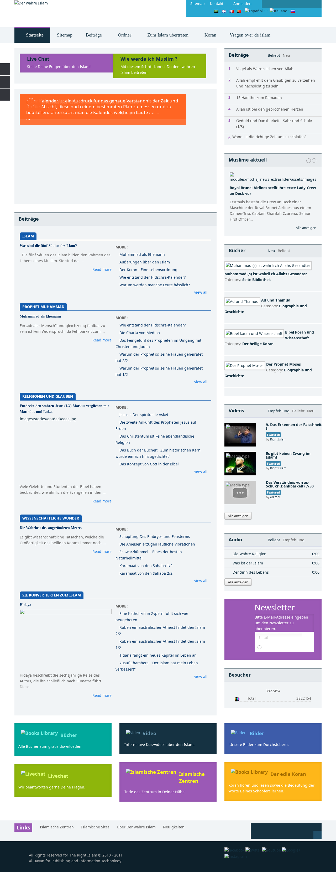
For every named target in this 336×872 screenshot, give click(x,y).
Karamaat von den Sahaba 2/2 (145, 573)
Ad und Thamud (275, 300)
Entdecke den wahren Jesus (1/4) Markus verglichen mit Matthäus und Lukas (64, 409)
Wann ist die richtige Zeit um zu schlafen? (269, 136)
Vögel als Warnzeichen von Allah (264, 68)
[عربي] (216, 10)
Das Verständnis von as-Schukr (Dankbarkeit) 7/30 (290, 484)
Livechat (58, 776)
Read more (102, 269)
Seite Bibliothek (256, 279)
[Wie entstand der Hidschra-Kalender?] (115, 146)
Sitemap (197, 3)
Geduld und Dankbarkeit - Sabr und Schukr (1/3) (274, 123)
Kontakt (216, 3)
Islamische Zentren (192, 777)
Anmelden (242, 3)
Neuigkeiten (174, 826)
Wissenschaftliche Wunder (50, 518)
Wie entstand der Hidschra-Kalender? (152, 277)
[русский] (293, 10)
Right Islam (278, 439)
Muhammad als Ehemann (142, 254)
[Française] (231, 10)
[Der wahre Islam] (31, 3)
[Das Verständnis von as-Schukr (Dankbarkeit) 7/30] (240, 492)
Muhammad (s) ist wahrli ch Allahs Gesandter (265, 273)
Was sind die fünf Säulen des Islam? (48, 246)
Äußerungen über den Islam (144, 261)
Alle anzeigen (306, 227)
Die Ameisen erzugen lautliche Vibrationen (157, 544)
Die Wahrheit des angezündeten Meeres (51, 528)
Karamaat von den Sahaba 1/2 (145, 565)
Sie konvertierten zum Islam (51, 595)
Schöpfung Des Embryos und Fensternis (154, 536)
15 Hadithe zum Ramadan (259, 97)
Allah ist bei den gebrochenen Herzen (269, 109)
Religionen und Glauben (47, 396)
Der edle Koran (288, 774)
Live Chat (38, 59)
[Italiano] (278, 10)
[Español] (254, 10)
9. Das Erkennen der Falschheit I (294, 426)
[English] (224, 10)
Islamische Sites (95, 826)
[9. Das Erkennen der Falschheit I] (240, 434)
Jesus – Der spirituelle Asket (143, 414)
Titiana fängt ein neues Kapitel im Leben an (158, 655)
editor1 (275, 497)
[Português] (239, 10)
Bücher (68, 735)
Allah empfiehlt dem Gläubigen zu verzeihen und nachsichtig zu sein (275, 83)
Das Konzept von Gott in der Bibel (149, 463)
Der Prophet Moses (283, 364)
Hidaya (25, 605)
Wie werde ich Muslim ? (148, 59)
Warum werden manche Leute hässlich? (154, 284)
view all (200, 292)
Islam (28, 235)
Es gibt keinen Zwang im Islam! (288, 455)
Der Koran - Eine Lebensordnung (148, 269)
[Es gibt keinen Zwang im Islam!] (240, 463)
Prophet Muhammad (43, 306)
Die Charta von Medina (139, 332)
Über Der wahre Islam (136, 826)
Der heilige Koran (258, 343)
